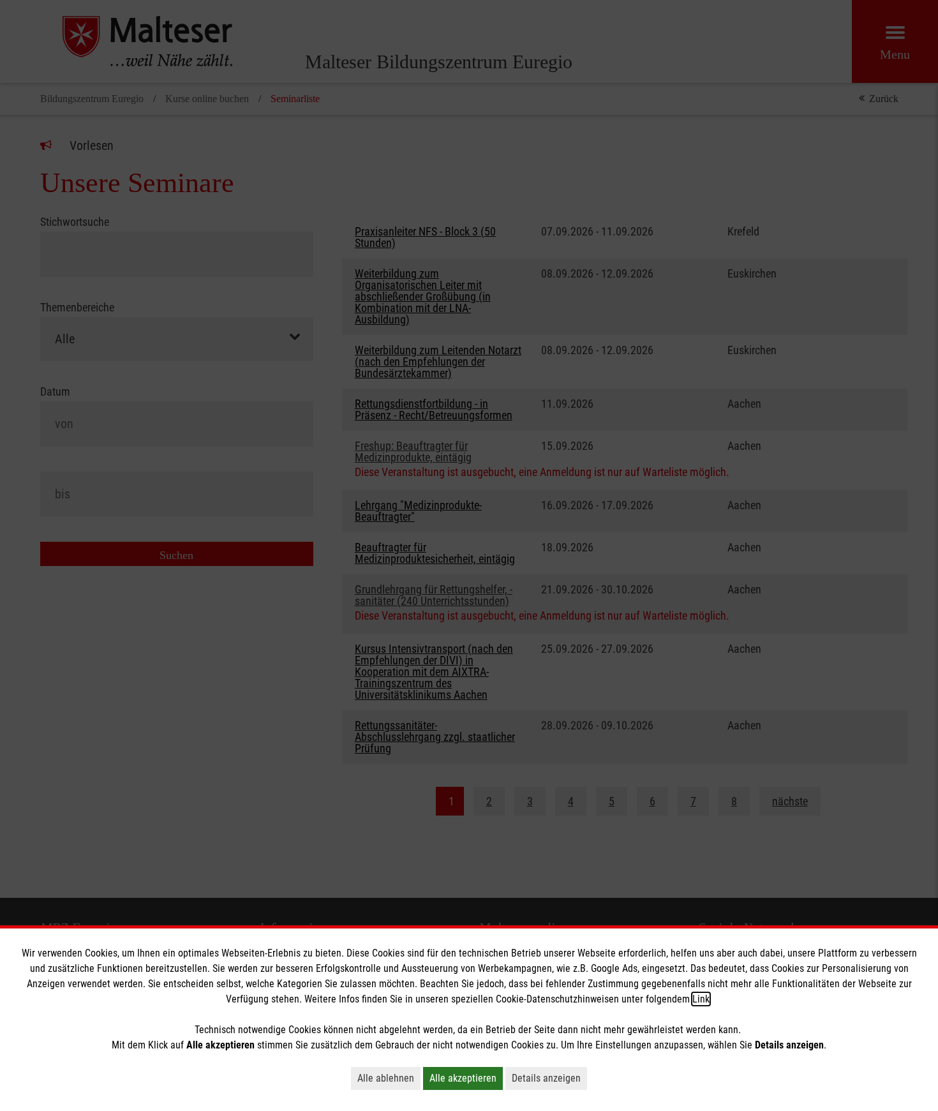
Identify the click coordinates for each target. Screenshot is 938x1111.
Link (701, 999)
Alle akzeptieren (462, 1078)
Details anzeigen (546, 1078)
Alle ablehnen (385, 1078)
